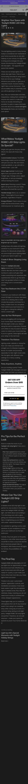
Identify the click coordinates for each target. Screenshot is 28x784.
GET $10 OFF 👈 (14, 398)
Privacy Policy (13, 405)
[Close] (25, 376)
